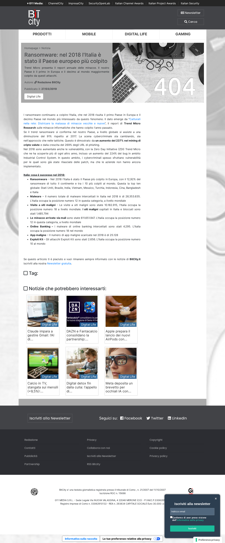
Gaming (183, 34)
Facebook (132, 418)
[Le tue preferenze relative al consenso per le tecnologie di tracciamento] (207, 540)
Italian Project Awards (162, 3)
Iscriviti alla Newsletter (49, 418)
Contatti (29, 448)
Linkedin (179, 418)
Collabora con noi (98, 448)
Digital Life (136, 34)
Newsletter (192, 13)
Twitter (157, 418)
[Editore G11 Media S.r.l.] (191, 491)
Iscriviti (192, 528)
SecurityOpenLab (99, 3)
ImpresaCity (76, 3)
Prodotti (42, 34)
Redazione (31, 440)
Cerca (192, 22)
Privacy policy (159, 456)
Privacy (92, 440)
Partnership (32, 464)
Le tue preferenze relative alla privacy (127, 538)
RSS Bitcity (93, 464)
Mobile (89, 34)
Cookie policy (158, 448)
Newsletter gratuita (59, 263)
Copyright (156, 440)
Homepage (31, 48)
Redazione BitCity (48, 82)
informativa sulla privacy (190, 520)
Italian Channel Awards (129, 3)
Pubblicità (30, 456)
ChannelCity (55, 3)
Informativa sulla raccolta (81, 538)
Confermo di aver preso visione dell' (189, 519)
